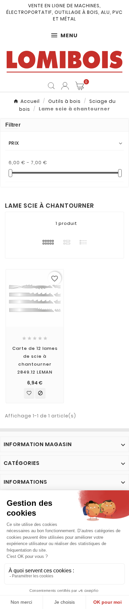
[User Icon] (65, 86)
